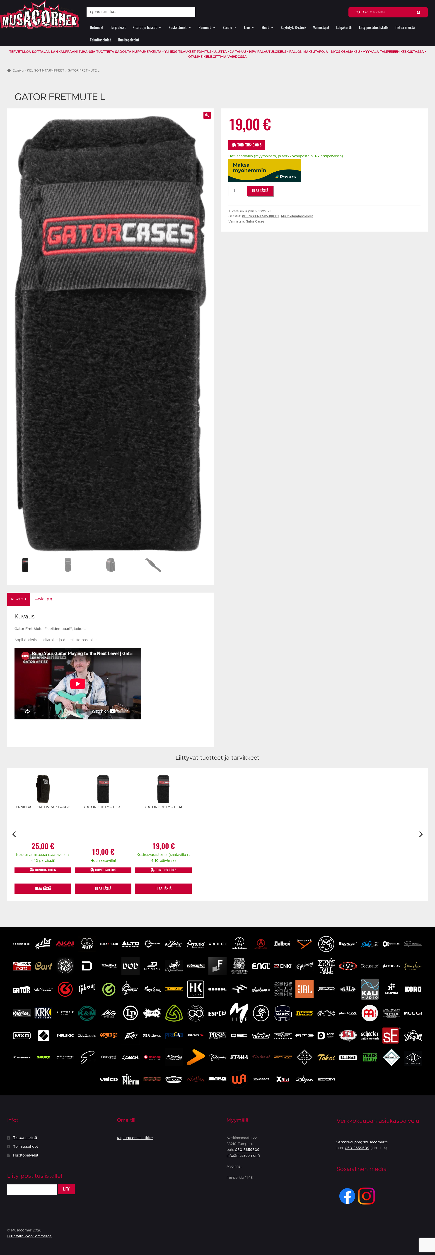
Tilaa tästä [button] (43, 888)
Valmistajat (321, 27)
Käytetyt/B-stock (293, 27)
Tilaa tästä (260, 190)
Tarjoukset (118, 27)
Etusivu (18, 70)
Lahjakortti (344, 27)
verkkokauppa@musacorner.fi (362, 1142)
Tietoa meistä (405, 27)
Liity (66, 1189)
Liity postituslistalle (373, 27)
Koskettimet (178, 27)
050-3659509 (247, 1150)
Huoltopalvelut (128, 40)
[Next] (420, 834)
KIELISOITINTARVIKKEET (45, 70)
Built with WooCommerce (29, 1236)
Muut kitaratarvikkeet (297, 216)
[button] (207, 115)
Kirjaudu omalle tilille (135, 1138)
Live (247, 27)
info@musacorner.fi (243, 1155)
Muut (265, 27)
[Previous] (15, 834)
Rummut (204, 27)
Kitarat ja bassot (145, 27)
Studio (227, 27)
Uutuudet (97, 27)
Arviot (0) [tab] (43, 599)
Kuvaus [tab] (17, 599)
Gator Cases (255, 221)
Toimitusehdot (100, 40)
